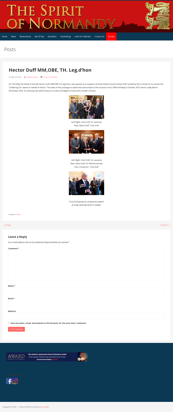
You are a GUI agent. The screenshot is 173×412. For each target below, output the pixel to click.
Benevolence (25, 36)
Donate (111, 36)
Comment (13, 248)
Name (11, 286)
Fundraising (65, 36)
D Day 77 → (165, 225)
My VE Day (39, 36)
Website (12, 311)
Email (11, 298)
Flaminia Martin (32, 77)
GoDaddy (45, 407)
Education (52, 36)
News (13, 36)
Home (4, 36)
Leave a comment (50, 77)
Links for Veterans (82, 36)
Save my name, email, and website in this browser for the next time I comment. (48, 323)
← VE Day (6, 225)
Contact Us (99, 36)
